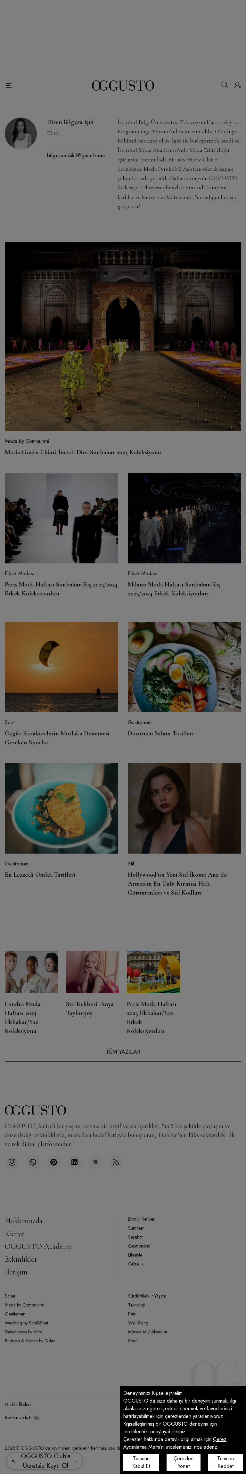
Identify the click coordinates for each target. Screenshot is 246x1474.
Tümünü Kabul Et (141, 1462)
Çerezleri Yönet (183, 1462)
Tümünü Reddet (225, 1462)
